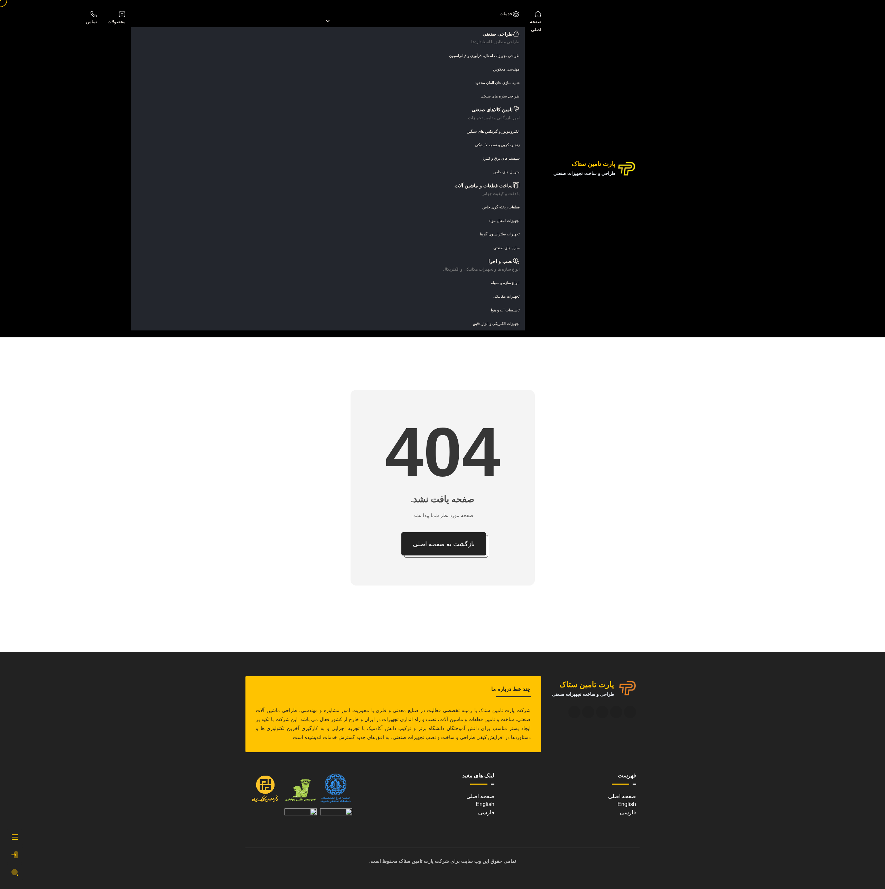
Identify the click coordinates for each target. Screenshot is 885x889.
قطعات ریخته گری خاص (501, 207)
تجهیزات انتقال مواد (504, 220)
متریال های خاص (506, 172)
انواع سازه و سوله (505, 283)
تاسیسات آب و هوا (505, 310)
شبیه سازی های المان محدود (497, 83)
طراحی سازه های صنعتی (500, 96)
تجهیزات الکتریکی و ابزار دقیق (496, 323)
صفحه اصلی (535, 25)
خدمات (506, 13)
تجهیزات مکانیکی (506, 296)
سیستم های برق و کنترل (501, 158)
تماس (91, 21)
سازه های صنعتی (506, 248)
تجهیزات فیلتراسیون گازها (500, 234)
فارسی (628, 812)
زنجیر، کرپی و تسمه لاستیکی (497, 145)
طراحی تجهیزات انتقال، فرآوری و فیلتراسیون (484, 56)
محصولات (116, 21)
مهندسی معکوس (506, 69)
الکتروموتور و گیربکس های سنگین (493, 131)
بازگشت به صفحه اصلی (444, 544)
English (626, 804)
